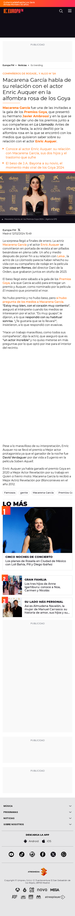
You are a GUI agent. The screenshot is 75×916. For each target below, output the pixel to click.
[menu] (70, 10)
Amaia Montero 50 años (16, 4)
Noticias (22, 65)
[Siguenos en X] (53, 856)
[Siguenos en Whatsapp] (63, 856)
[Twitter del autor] (19, 230)
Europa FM (9, 65)
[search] (61, 11)
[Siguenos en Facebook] (42, 856)
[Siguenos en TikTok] (21, 856)
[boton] (55, 806)
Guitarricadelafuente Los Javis (19, 2)
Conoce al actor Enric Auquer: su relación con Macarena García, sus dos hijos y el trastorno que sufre (38, 153)
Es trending (37, 65)
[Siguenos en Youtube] (11, 856)
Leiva (61, 256)
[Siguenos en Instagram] (32, 856)
